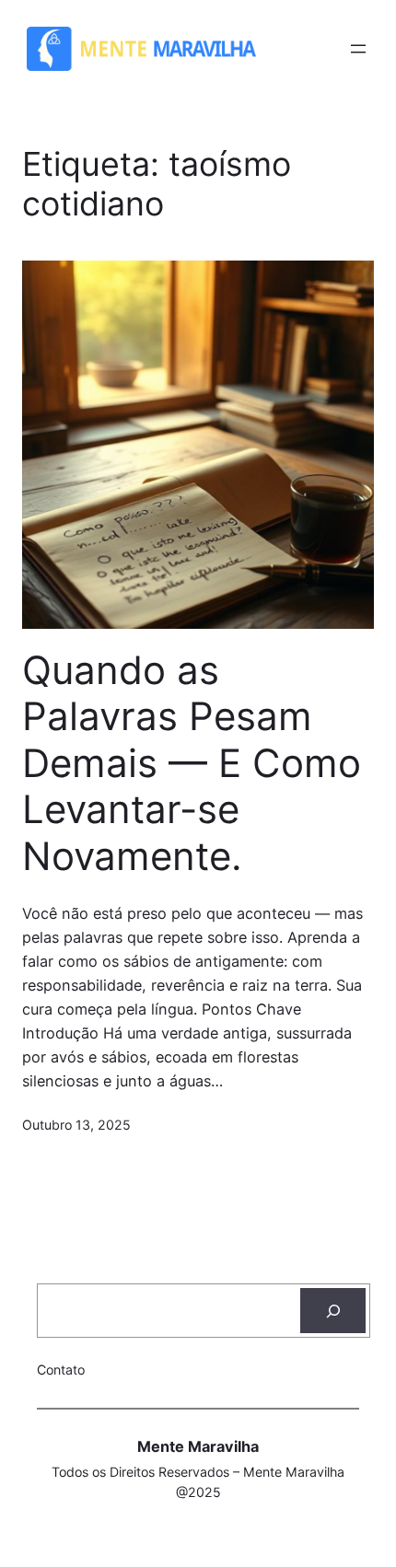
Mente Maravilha (198, 1446)
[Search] (333, 1311)
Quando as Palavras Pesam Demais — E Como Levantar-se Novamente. (191, 763)
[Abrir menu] (358, 49)
